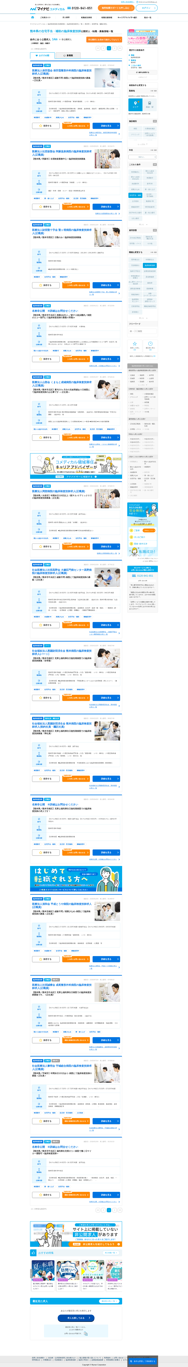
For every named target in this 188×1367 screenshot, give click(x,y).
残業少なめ (135, 189)
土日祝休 (135, 201)
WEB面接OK (150, 207)
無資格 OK (150, 201)
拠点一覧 (148, 17)
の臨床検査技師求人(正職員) (58, 491)
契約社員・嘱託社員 (150, 238)
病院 (135, 129)
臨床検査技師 (71, 1360)
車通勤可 (150, 178)
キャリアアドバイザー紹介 (127, 17)
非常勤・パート (135, 243)
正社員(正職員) (135, 238)
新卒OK (150, 184)
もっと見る (141, 144)
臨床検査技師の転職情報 (56, 24)
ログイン (146, 8)
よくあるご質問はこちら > (150, 561)
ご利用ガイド (45, 17)
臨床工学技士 (84, 1360)
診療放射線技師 (97, 1360)
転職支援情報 (107, 17)
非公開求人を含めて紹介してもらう (103, 39)
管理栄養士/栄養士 (113, 1360)
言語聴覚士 (58, 1360)
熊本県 (87, 24)
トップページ (32, 17)
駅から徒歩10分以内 (135, 178)
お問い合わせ (119, 1358)
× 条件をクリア (142, 77)
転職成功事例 (86, 17)
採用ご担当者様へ (127, 2)
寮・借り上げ (150, 189)
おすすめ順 (44, 55)
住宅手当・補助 (135, 195)
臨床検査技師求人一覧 (74, 24)
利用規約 (107, 1358)
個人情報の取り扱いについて (90, 1358)
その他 (149, 243)
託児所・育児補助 (150, 195)
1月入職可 (135, 218)
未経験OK (135, 184)
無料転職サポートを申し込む (115, 8)
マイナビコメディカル (37, 24)
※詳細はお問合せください (55, 310)
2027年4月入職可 (135, 213)
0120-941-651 (80, 8)
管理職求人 (135, 172)
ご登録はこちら (148, 530)
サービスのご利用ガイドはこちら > (148, 558)
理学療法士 (36, 1360)
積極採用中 (135, 207)
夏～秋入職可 (150, 213)
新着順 (70, 55)
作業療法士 (47, 1360)
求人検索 (66, 17)
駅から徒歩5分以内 (150, 172)
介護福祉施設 (150, 129)
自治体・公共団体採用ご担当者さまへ (62, 1358)
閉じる (141, 224)
